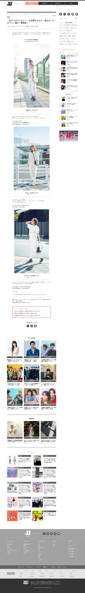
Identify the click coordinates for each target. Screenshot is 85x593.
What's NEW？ (9, 544)
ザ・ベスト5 (9, 548)
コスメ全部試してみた (27, 550)
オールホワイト (13, 26)
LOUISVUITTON (73, 25)
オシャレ (19, 26)
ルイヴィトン (62, 27)
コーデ (23, 26)
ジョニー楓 (74, 44)
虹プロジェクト (73, 27)
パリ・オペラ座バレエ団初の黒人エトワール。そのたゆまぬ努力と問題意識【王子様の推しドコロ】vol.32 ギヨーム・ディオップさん (72, 80)
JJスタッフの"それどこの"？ (12, 550)
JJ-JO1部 (61, 44)
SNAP (8, 547)
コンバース (62, 25)
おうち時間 (67, 30)
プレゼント (9, 553)
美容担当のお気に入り (27, 544)
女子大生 (67, 38)
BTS (72, 41)
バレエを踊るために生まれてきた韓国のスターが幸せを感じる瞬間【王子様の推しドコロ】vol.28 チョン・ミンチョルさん (72, 68)
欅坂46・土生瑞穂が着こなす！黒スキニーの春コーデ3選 (25, 313)
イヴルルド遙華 (62, 33)
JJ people (57, 6)
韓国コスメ (68, 27)
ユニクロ (61, 41)
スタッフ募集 (70, 551)
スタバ (71, 33)
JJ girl (71, 3)
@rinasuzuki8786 (32, 277)
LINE (60, 38)
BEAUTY (44, 3)
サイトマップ (38, 567)
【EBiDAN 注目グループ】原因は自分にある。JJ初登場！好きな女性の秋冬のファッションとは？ (72, 74)
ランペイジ (75, 33)
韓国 (24, 545)
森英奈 (32, 26)
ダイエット (62, 30)
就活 (67, 33)
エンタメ (39, 553)
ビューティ (26, 541)
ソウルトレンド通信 (67, 44)
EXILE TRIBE (67, 25)
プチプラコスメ (72, 38)
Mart (53, 570)
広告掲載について (46, 567)
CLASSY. (26, 570)
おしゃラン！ (55, 545)
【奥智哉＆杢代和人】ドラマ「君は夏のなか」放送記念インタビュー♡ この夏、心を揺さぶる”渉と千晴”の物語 (72, 56)
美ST (60, 570)
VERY (33, 570)
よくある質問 (70, 556)
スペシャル (73, 6)
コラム (39, 558)
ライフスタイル (41, 541)
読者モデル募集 (71, 548)
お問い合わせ (53, 567)
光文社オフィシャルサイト (62, 567)
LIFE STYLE (57, 3)
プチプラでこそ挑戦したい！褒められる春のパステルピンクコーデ (27, 311)
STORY (40, 570)
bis (67, 570)
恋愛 (39, 556)
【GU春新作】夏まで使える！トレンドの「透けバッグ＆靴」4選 (27, 315)
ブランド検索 (70, 553)
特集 (8, 545)
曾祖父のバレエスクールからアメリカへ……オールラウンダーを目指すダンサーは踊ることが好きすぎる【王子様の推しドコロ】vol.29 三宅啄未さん (72, 62)
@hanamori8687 (32, 194)
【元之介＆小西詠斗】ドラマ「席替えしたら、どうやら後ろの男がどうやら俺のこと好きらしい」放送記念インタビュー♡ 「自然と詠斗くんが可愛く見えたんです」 (72, 86)
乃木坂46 (68, 41)
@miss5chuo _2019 (32, 111)
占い (65, 6)
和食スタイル (74, 570)
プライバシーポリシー (30, 567)
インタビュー (40, 559)
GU (64, 41)
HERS (47, 570)
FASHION (31, 3)
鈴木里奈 (36, 26)
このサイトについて (20, 567)
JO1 (71, 30)
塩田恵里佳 (28, 26)
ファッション (10, 541)
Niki (63, 38)
